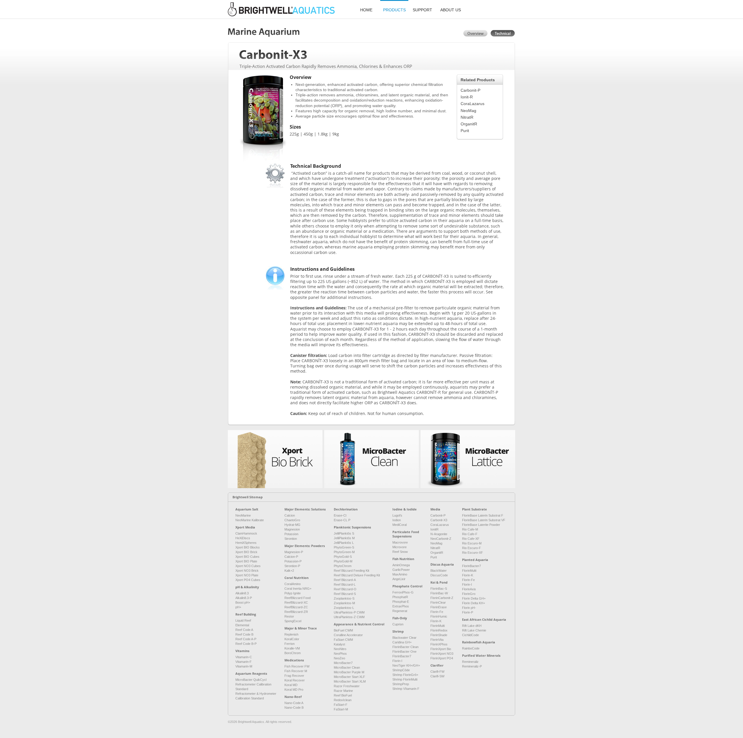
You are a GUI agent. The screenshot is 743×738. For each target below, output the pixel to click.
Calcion (289, 515)
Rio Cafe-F (469, 534)
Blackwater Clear (404, 637)
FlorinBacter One (404, 651)
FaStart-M (341, 709)
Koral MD (290, 685)
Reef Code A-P (245, 639)
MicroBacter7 (343, 663)
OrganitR (469, 124)
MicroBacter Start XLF (349, 677)
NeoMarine (243, 515)
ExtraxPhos (400, 606)
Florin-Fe (436, 612)
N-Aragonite (438, 534)
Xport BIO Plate (246, 561)
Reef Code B (244, 634)
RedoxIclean (342, 700)
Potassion (291, 534)
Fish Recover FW (296, 666)
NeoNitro (340, 649)
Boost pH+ (242, 602)
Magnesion (292, 529)
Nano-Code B (294, 707)
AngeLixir (398, 579)
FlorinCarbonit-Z (441, 598)
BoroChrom (292, 653)
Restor (289, 616)
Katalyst (339, 644)
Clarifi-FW (437, 671)
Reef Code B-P (246, 643)
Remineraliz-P (472, 666)
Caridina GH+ (402, 642)
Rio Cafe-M (470, 529)
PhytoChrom (342, 566)
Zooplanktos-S (344, 598)
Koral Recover (294, 680)
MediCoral (399, 524)
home (366, 10)
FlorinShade (438, 635)
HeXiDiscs (242, 538)
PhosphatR (400, 597)
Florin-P (467, 612)
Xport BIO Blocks (247, 547)
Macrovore (400, 542)
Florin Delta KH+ (473, 603)
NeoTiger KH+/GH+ (406, 665)
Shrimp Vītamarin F (405, 688)
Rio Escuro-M (471, 543)
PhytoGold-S (343, 556)
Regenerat (399, 611)
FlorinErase (438, 607)
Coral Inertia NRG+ (297, 588)
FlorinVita (436, 639)
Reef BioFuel (343, 695)
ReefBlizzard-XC (296, 602)
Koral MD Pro (293, 689)
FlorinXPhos (439, 644)
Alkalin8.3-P (243, 598)
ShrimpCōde (401, 670)
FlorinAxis (469, 589)
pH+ (238, 607)
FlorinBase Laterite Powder (481, 524)
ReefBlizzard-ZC (296, 607)
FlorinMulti (437, 625)
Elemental (242, 625)
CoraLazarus (472, 103)
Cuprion (397, 624)
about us (450, 10)
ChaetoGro (292, 520)
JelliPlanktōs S (344, 533)
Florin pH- (469, 607)
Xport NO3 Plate (246, 575)
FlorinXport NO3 (441, 653)
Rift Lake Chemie (474, 630)
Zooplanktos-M (344, 603)
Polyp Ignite (292, 593)
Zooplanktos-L (344, 607)
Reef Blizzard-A (345, 580)
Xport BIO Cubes (247, 556)
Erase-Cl (340, 515)
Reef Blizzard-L (345, 584)
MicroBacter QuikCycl (250, 679)
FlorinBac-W (439, 593)
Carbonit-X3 (438, 520)
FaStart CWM (343, 639)
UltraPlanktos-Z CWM (349, 617)
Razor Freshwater (347, 686)
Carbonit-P (470, 90)
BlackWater (438, 570)
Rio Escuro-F (471, 548)
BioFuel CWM (343, 630)
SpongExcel (292, 621)
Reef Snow (400, 551)
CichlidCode (470, 635)
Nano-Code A (293, 703)
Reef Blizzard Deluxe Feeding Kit (357, 575)
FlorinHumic (438, 616)
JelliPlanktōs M (344, 538)
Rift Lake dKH (471, 625)
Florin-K (435, 621)
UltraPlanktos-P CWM (349, 612)
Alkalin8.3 (242, 593)
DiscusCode (439, 575)
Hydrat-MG (292, 524)
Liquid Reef (243, 620)
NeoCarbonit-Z (440, 538)
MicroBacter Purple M (349, 672)
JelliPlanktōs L (344, 542)
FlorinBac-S (438, 588)
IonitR (434, 529)
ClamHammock (246, 533)
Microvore (399, 547)
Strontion (290, 538)
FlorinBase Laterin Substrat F (482, 515)
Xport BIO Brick (246, 552)
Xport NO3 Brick (247, 570)
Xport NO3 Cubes (248, 566)
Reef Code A (244, 629)
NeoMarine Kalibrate (249, 520)
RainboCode (470, 648)
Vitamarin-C (243, 657)
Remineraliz (470, 661)
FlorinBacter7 (401, 656)
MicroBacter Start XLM (350, 681)
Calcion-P (291, 556)
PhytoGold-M (343, 561)
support (422, 10)
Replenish (291, 634)
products (394, 10)
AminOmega (401, 565)
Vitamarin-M (243, 666)
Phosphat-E (400, 601)
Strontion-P (292, 566)
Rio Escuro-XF (472, 552)
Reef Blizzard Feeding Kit (351, 570)
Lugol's (397, 515)
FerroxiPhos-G (403, 592)
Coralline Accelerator (348, 635)
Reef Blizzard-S (345, 594)
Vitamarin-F (243, 661)
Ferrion (289, 643)
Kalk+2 (289, 570)
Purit (465, 130)
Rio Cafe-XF (470, 538)
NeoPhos (340, 653)
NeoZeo (339, 658)
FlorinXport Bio (440, 649)
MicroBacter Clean (347, 667)
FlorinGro (468, 594)
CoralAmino (292, 584)
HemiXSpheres (246, 542)
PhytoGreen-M (344, 552)
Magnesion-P (293, 552)
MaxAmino (399, 574)
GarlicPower (401, 569)
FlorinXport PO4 (441, 658)
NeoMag (468, 110)
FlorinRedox (439, 630)
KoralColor (291, 639)
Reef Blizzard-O (345, 589)
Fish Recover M (295, 671)
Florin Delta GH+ (474, 598)
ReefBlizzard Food (297, 598)
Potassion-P (293, 561)
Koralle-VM (292, 648)
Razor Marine (343, 690)
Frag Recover (294, 675)
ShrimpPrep (400, 684)
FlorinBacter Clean (405, 647)
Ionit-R (467, 97)
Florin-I (397, 661)
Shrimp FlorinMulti (404, 679)
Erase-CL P (342, 520)
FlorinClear (438, 602)
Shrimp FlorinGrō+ (405, 674)
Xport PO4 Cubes (247, 580)
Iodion (396, 520)
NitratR (467, 117)
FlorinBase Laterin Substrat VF (483, 520)
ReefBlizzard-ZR (296, 612)
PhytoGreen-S (344, 547)
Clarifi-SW (437, 676)
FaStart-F (340, 704)
